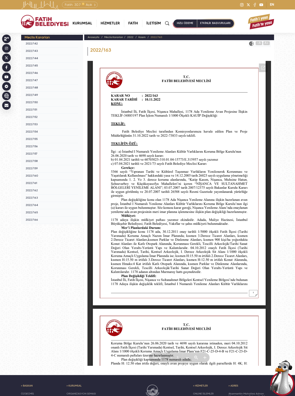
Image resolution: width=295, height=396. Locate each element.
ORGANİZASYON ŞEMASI (81, 394)
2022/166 (32, 220)
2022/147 (32, 80)
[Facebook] (255, 5)
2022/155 (32, 139)
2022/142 (32, 44)
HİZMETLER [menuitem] (110, 23)
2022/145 (32, 66)
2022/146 (32, 73)
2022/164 (32, 205)
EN (272, 4)
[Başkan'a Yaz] (6, 105)
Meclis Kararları (113, 37)
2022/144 (32, 58)
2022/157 (31, 154)
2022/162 (32, 190)
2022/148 (32, 88)
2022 (130, 37)
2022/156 (32, 146)
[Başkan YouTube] (6, 77)
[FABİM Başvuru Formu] (282, 378)
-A (259, 43)
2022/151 (31, 110)
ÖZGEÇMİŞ (27, 394)
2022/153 (32, 124)
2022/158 (32, 161)
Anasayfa (93, 37)
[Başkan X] (6, 58)
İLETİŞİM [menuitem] (153, 23)
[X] (248, 5)
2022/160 (32, 176)
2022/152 (32, 117)
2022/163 (32, 198)
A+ (266, 43)
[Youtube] (261, 5)
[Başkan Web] (6, 96)
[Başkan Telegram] (6, 86)
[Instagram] (242, 5)
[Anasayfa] (44, 21)
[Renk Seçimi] (252, 43)
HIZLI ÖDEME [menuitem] (185, 23)
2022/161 (31, 183)
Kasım (142, 37)
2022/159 (32, 168)
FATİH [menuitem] (133, 23)
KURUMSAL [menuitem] (82, 23)
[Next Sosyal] (6, 39)
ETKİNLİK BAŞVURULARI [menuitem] (215, 23)
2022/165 (32, 212)
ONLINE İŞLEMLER (203, 394)
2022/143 (32, 51)
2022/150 (32, 102)
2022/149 (32, 95)
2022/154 (32, 132)
